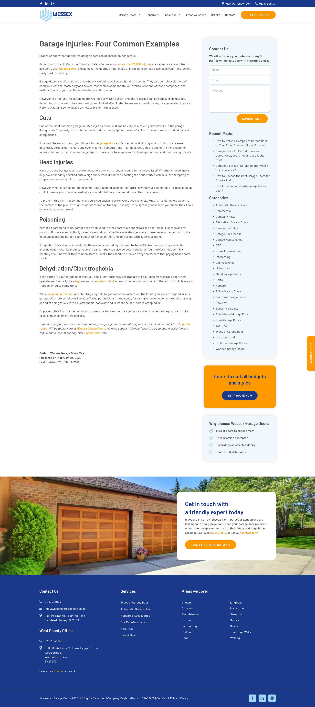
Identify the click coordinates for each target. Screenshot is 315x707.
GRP (218, 245)
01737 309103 (267, 3)
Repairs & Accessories (135, 615)
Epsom (186, 620)
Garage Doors (127, 15)
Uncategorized (225, 337)
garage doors (67, 68)
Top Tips (221, 326)
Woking (235, 638)
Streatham (237, 614)
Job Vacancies (225, 262)
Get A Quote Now (240, 395)
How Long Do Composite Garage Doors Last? (241, 188)
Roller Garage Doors (229, 291)
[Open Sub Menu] (138, 15)
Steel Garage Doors (228, 320)
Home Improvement (229, 251)
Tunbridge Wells (240, 632)
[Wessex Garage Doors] (56, 15)
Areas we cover (196, 15)
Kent (185, 638)
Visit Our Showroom (238, 3)
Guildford (188, 632)
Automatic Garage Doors (232, 205)
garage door (107, 143)
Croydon (187, 608)
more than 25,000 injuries (134, 64)
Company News (225, 216)
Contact (230, 15)
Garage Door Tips (227, 228)
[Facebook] (41, 3)
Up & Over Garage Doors (231, 343)
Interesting (223, 257)
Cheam (186, 602)
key (77, 281)
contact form (249, 533)
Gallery (215, 15)
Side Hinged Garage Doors (233, 314)
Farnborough (190, 626)
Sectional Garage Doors (231, 297)
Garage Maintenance (229, 239)
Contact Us (250, 118)
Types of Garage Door (229, 331)
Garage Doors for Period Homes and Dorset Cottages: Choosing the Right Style (240, 155)
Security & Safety (227, 308)
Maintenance (224, 268)
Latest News (129, 635)
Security (221, 303)
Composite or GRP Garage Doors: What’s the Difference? (242, 168)
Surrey (234, 620)
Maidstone (237, 608)
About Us (127, 628)
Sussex (235, 626)
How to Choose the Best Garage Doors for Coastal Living (243, 178)
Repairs (151, 15)
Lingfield (236, 602)
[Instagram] (52, 3)
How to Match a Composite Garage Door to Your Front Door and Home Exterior (241, 143)
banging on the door (60, 294)
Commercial (223, 211)
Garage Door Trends (229, 234)
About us (171, 15)
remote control (104, 281)
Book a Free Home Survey (209, 545)
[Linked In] (47, 3)
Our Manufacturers (133, 622)
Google (58, 671)
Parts (219, 280)
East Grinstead (191, 614)
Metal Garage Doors (228, 274)
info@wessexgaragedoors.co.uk (65, 608)
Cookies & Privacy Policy (172, 698)
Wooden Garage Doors (230, 349)
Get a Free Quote (256, 15)
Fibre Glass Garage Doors (232, 222)
